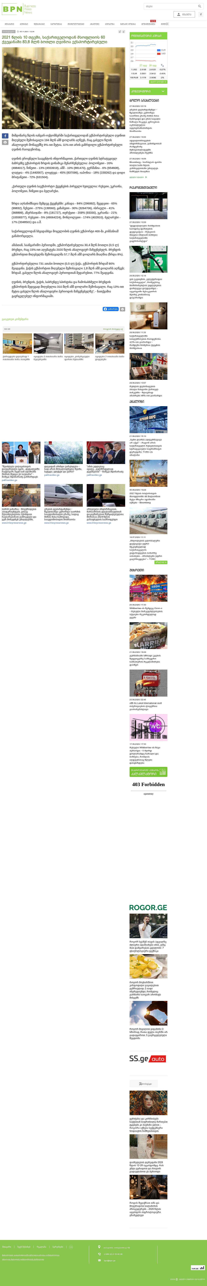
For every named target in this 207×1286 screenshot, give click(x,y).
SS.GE (7, 329)
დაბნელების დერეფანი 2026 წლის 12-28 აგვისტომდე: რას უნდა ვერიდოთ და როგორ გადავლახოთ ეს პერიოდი (147, 1167)
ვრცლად (160, 562)
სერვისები (58, 1247)
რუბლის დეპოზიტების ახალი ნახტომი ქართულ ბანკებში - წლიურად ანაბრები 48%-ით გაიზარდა (146, 391)
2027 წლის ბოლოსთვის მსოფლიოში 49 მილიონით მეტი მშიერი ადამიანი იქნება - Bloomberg (145, 498)
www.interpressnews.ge (14, 523)
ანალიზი (137, 402)
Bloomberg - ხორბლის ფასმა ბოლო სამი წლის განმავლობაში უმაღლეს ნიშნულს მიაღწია (146, 167)
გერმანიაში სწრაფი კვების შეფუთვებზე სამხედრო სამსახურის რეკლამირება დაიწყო (145, 660)
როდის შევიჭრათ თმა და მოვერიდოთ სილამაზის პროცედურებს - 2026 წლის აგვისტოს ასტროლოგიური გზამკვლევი (145, 1209)
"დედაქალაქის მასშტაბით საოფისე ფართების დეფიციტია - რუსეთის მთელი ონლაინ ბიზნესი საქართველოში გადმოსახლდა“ (145, 233)
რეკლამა (41, 1247)
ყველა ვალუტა (157, 81)
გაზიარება (113, 309)
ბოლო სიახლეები (144, 100)
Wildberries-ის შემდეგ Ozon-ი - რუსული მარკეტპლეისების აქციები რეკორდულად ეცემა (146, 613)
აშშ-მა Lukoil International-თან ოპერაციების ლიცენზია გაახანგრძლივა (146, 706)
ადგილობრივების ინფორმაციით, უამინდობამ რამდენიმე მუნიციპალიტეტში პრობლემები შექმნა (145, 146)
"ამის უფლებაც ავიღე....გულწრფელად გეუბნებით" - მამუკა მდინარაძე (105, 469)
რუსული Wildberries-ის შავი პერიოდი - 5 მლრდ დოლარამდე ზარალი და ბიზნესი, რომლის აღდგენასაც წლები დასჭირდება (145, 755)
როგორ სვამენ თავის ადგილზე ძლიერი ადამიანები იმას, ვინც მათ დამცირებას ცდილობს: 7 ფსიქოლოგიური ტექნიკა (148, 946)
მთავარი (6, 1247)
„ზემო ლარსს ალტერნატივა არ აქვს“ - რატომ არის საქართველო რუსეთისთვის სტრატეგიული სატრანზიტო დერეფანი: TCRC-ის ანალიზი (146, 447)
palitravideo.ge (9, 480)
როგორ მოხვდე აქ (113, 329)
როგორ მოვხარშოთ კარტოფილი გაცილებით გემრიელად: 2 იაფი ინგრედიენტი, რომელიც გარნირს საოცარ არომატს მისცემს (145, 990)
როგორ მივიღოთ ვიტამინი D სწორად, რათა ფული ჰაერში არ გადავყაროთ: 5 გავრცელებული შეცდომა (149, 1034)
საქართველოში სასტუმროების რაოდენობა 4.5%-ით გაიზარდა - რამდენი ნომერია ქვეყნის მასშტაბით (145, 342)
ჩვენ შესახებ (23, 1247)
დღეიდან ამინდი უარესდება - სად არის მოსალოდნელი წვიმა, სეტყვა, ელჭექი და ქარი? (63, 469)
